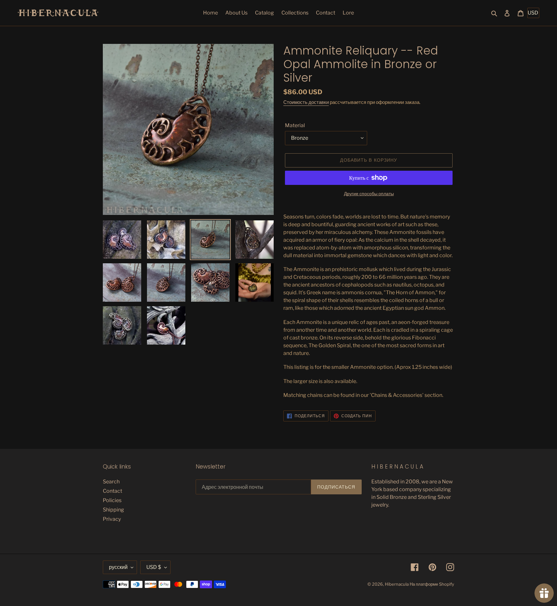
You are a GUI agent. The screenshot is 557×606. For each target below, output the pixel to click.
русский (118, 567)
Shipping (113, 510)
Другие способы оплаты (369, 193)
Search (111, 482)
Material (295, 125)
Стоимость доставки (306, 102)
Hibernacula (397, 584)
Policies (112, 500)
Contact (112, 491)
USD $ (153, 567)
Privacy (112, 519)
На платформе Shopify (432, 584)
